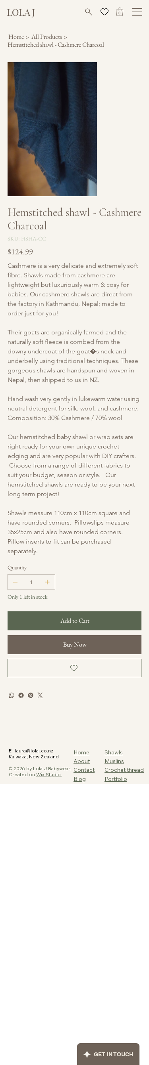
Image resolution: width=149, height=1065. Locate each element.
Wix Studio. (49, 774)
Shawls (113, 752)
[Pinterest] (31, 695)
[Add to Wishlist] (75, 668)
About (82, 761)
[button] (119, 12)
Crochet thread (124, 769)
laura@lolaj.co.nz (34, 751)
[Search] (87, 11)
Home (81, 752)
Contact (84, 769)
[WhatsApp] (11, 695)
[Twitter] (40, 695)
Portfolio (115, 779)
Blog (80, 779)
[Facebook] (21, 695)
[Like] (104, 12)
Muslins (114, 761)
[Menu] (137, 12)
